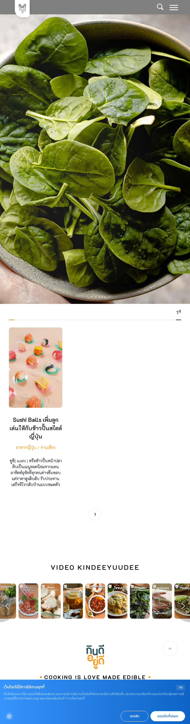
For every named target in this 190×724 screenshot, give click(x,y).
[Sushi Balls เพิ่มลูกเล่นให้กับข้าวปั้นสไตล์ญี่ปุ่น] (35, 411)
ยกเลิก (134, 716)
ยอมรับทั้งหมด (167, 716)
